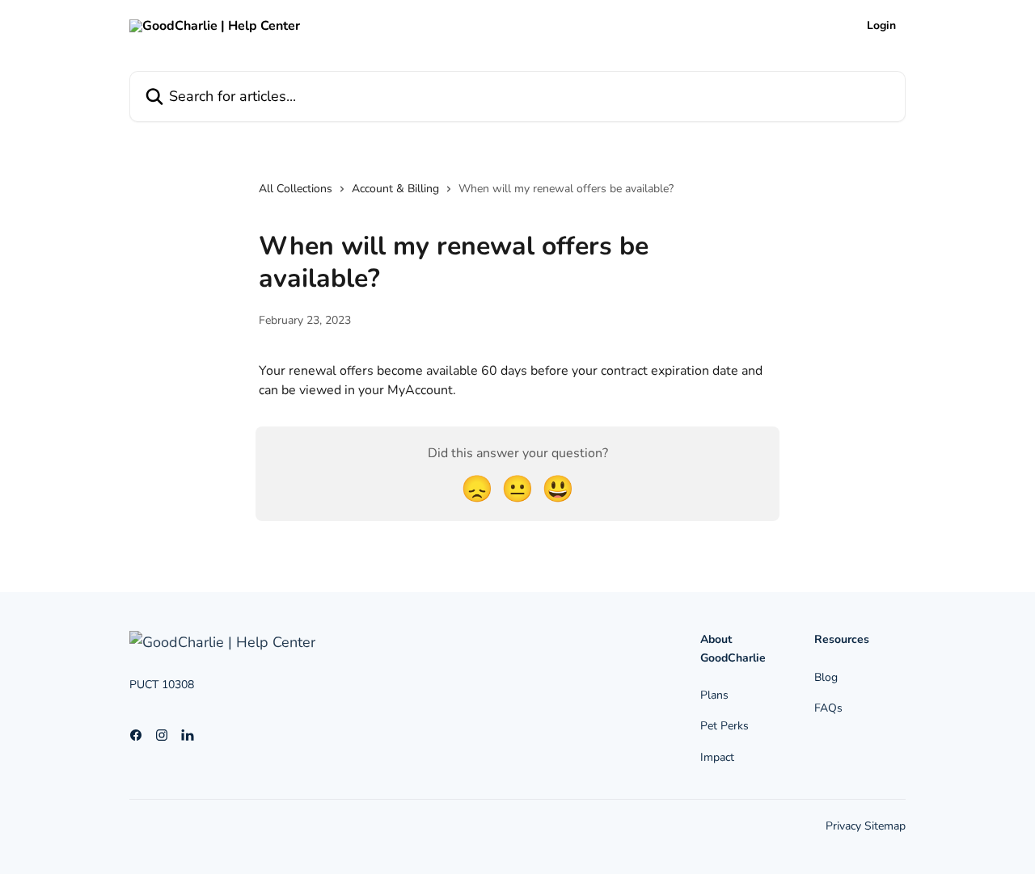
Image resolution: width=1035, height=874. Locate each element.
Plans (714, 695)
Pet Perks (724, 725)
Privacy (845, 826)
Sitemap (885, 826)
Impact (717, 757)
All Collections (295, 188)
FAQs (828, 708)
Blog (826, 677)
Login (881, 26)
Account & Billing (395, 188)
